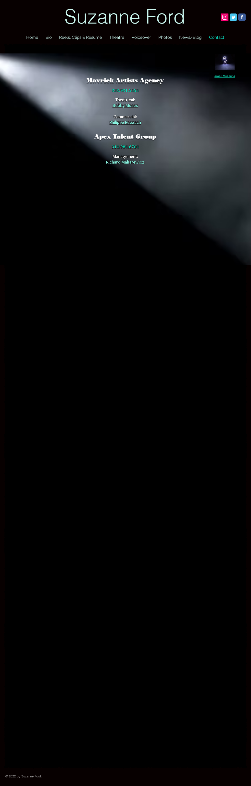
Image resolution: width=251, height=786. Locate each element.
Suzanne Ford (124, 16)
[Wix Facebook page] (242, 17)
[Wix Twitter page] (233, 17)
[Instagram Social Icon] (224, 17)
